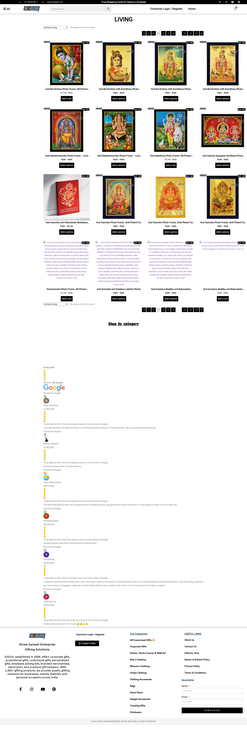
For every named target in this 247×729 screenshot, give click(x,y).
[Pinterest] (54, 689)
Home (192, 8)
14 (190, 33)
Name (185, 686)
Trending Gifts (137, 705)
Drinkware (136, 712)
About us (189, 639)
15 (196, 33)
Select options (118, 98)
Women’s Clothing (140, 666)
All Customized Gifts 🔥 (142, 639)
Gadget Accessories (140, 698)
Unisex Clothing (138, 672)
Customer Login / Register (166, 8)
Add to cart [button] (67, 98)
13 (185, 33)
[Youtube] (43, 689)
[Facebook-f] (20, 689)
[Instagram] (31, 689)
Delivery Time (192, 653)
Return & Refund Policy (197, 659)
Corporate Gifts (138, 646)
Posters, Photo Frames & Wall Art (148, 652)
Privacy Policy (192, 666)
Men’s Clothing (138, 659)
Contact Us (191, 646)
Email (185, 697)
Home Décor (136, 692)
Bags (132, 685)
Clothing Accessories (141, 679)
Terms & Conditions (195, 672)
